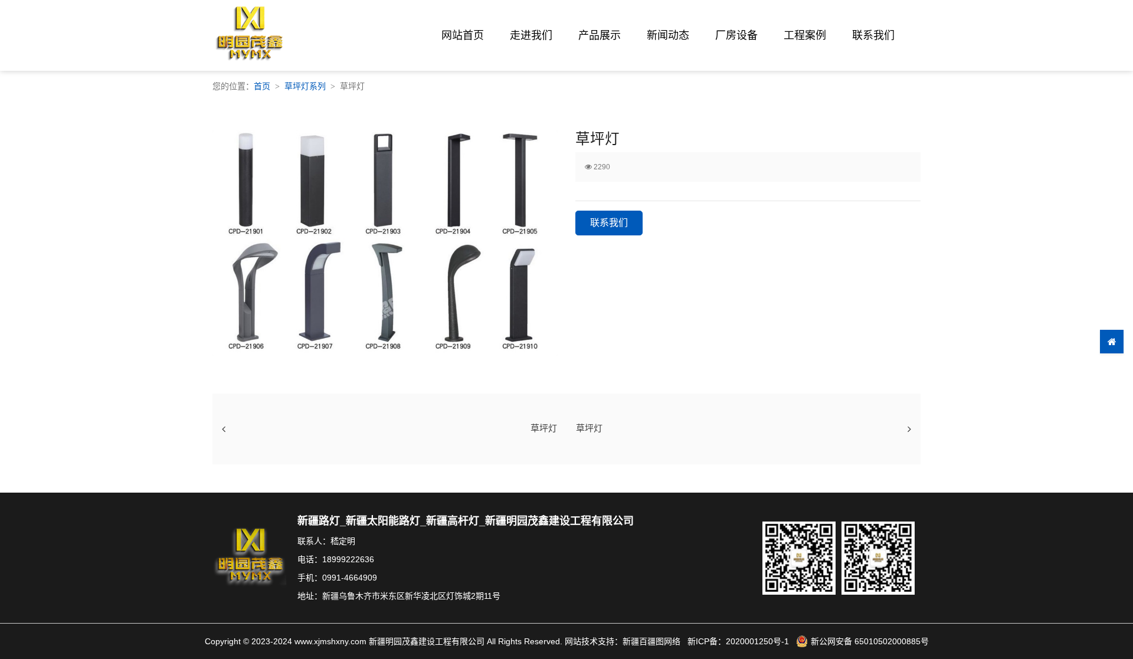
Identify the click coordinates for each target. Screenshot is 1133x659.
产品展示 (599, 35)
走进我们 (531, 35)
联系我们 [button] (609, 223)
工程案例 (805, 35)
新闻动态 (668, 35)
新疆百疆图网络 (651, 641)
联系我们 (873, 35)
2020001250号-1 (757, 641)
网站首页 (462, 35)
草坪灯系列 (305, 86)
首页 (262, 86)
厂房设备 (736, 35)
